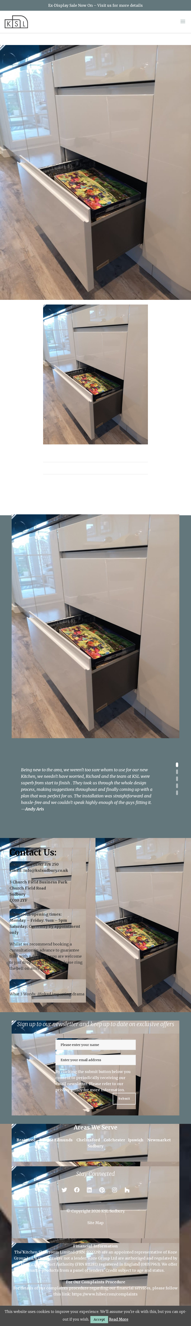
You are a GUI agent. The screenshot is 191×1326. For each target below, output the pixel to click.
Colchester (114, 1140)
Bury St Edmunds (56, 1140)
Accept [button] (99, 1319)
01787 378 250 (46, 864)
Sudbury (95, 1146)
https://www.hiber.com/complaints (105, 1294)
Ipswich (135, 1140)
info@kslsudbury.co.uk (45, 870)
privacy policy (68, 1089)
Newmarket (159, 1140)
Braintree (26, 1140)
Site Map (95, 1222)
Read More (118, 1319)
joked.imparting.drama (62, 994)
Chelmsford (88, 1140)
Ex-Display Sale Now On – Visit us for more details (95, 5)
